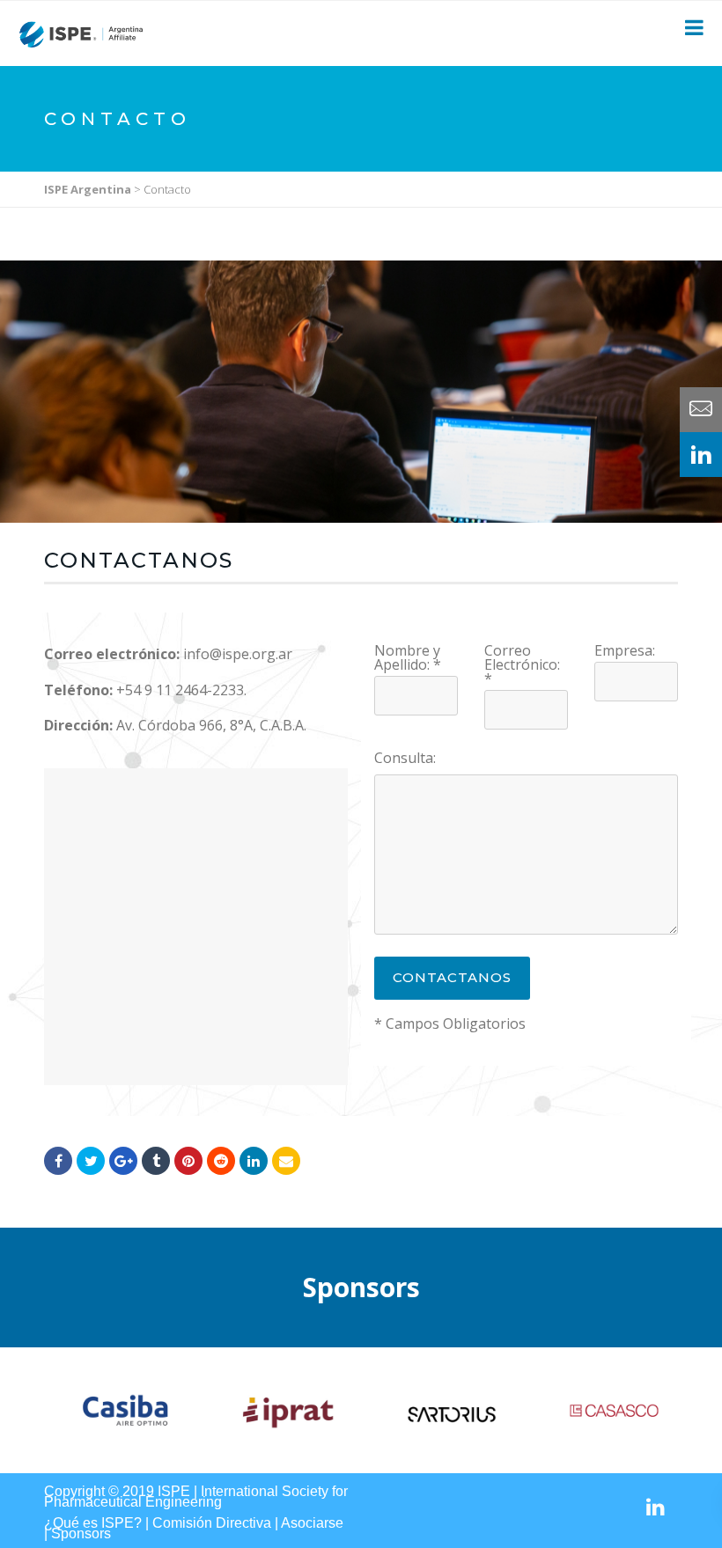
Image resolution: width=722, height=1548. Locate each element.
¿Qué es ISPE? (93, 1522)
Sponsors (81, 1533)
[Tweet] (91, 1161)
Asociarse (312, 1522)
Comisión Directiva (211, 1522)
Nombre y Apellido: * (407, 657)
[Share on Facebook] (58, 1161)
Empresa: (624, 650)
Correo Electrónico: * (522, 664)
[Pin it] (188, 1161)
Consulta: (405, 757)
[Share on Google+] (123, 1161)
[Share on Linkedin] (221, 1161)
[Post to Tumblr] (156, 1161)
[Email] (286, 1161)
